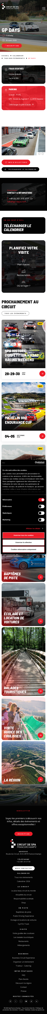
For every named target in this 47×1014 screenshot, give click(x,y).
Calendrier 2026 (23, 881)
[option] (23, 133)
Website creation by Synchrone (34, 1010)
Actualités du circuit (23, 895)
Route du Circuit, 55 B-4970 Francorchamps (23, 854)
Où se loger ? (23, 285)
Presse (23, 991)
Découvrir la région (23, 983)
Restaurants (23, 941)
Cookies (21, 1010)
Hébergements (23, 945)
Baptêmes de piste (23, 912)
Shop (23, 902)
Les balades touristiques (24, 937)
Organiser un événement (23, 962)
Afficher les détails (33, 528)
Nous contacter (23, 868)
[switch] (41, 506)
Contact (23, 987)
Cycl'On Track (23, 924)
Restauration (23, 275)
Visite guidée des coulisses (23, 933)
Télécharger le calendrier (22, 169)
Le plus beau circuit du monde (23, 891)
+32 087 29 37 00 (23, 861)
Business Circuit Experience (23, 958)
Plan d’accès (23, 979)
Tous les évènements (15, 313)
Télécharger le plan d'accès (20, 104)
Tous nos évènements (23, 877)
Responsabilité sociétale (23, 898)
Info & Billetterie (17, 162)
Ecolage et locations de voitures (24, 920)
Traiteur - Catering (23, 966)
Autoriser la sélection (23, 542)
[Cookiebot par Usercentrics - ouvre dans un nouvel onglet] (34, 462)
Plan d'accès (23, 264)
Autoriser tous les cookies (24, 535)
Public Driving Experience (23, 916)
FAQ (23, 975)
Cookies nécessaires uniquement (23, 549)
